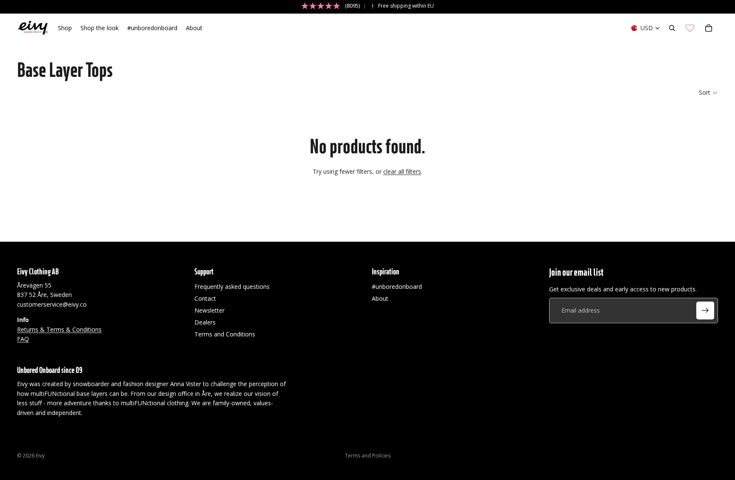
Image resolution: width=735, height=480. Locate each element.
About (380, 298)
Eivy (40, 455)
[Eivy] (33, 28)
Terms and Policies (367, 455)
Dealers (205, 322)
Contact (205, 298)
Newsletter (209, 310)
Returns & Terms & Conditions (59, 329)
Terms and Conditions (224, 334)
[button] (708, 92)
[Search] (672, 28)
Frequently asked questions (232, 286)
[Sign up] (705, 310)
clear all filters (402, 171)
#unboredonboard (397, 286)
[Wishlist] (690, 28)
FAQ (23, 339)
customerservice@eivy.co (52, 304)
